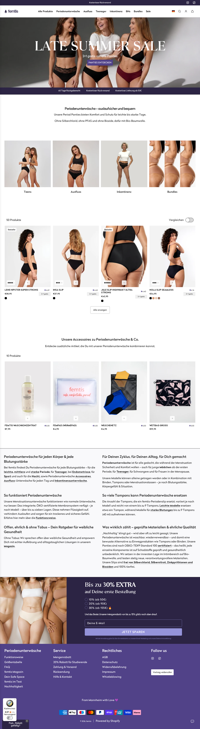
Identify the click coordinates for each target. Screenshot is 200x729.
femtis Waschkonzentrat (21, 426)
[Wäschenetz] (124, 392)
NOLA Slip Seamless (161, 290)
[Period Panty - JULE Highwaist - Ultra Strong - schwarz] (124, 256)
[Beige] (156, 298)
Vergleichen (176, 220)
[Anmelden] (186, 11)
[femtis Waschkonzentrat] (28, 392)
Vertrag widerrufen (162, 672)
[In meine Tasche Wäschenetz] (124, 418)
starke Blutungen (162, 510)
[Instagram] (187, 2)
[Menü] (15, 700)
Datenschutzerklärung (163, 638)
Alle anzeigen (100, 310)
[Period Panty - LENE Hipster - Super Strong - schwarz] (28, 256)
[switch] (10, 718)
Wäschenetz (109, 426)
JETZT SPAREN (133, 632)
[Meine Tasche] (192, 11)
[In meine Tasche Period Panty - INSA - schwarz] (75, 282)
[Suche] (179, 11)
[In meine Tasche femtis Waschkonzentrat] (27, 418)
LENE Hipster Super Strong (21, 290)
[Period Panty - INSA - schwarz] (76, 256)
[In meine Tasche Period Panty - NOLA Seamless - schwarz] (172, 282)
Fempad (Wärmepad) (65, 426)
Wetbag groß (158, 426)
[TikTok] (194, 2)
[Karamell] (153, 298)
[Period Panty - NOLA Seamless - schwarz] (172, 256)
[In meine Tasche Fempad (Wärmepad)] (75, 418)
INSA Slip (58, 290)
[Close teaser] (27, 721)
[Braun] (159, 298)
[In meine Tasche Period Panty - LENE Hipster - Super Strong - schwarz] (27, 282)
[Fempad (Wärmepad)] (76, 392)
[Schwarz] (6, 298)
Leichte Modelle (170, 505)
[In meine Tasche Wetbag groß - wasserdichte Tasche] (172, 418)
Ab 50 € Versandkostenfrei (100, 3)
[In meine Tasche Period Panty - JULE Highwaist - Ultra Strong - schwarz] (124, 282)
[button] (15, 724)
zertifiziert (165, 545)
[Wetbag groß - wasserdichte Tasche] (172, 392)
